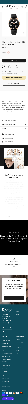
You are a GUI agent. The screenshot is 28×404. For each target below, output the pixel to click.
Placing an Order (6, 340)
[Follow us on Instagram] (10, 327)
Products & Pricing (9, 141)
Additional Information (8, 116)
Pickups (4, 128)
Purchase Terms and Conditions (6, 360)
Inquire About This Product (14, 77)
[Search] (22, 7)
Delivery (17, 345)
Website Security (6, 356)
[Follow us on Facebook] (3, 327)
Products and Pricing (7, 353)
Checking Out (5, 343)
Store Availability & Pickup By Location (12, 68)
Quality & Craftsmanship (9, 124)
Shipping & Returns (9, 134)
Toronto (17, 317)
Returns (17, 353)
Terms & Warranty (9, 138)
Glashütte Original (7, 39)
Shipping (18, 339)
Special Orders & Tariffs (6, 350)
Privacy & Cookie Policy (6, 375)
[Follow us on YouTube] (3, 331)
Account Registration (6, 346)
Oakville (17, 311)
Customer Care (5, 378)
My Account (4, 368)
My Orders (4, 371)
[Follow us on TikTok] (7, 331)
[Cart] (25, 7)
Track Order (18, 347)
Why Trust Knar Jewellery (9, 120)
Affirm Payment (5, 381)
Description (5, 99)
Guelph (17, 314)
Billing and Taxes (19, 342)
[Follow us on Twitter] (7, 327)
